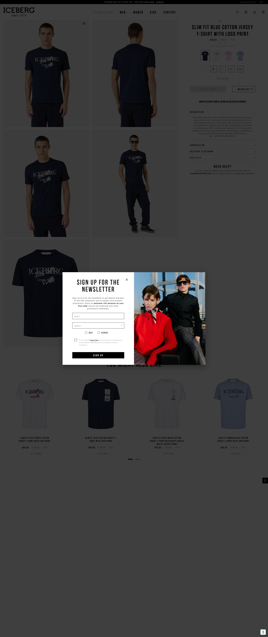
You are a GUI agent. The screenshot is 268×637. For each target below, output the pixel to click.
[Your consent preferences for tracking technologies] (263, 632)
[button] (98, 325)
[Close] (127, 279)
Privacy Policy (94, 340)
